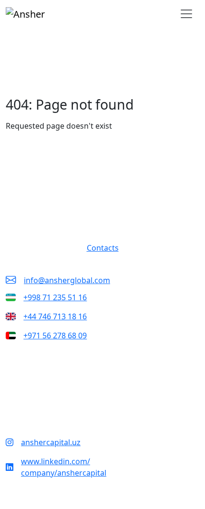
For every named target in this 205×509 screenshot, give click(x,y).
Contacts (103, 248)
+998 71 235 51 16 (55, 297)
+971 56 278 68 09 (55, 335)
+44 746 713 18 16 (55, 316)
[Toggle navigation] (186, 14)
